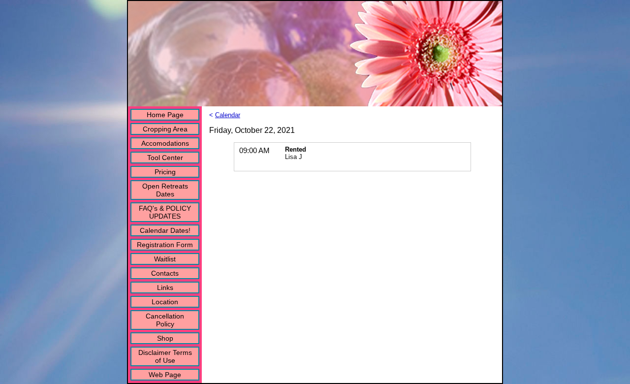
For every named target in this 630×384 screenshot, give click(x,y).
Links (165, 287)
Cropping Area (165, 129)
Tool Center (165, 157)
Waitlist (165, 259)
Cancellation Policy (165, 320)
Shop (165, 338)
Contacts (165, 273)
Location (165, 302)
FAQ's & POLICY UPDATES (165, 212)
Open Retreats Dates (165, 190)
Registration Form (165, 245)
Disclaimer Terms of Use (165, 356)
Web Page (165, 375)
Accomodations (165, 143)
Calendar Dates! (165, 230)
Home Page (165, 115)
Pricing (165, 172)
